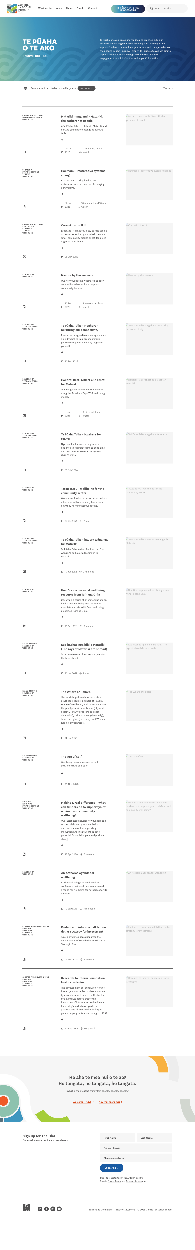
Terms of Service (134, 1181)
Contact (92, 8)
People (80, 8)
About (69, 8)
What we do (44, 8)
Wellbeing (85, 88)
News (58, 8)
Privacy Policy (114, 1181)
